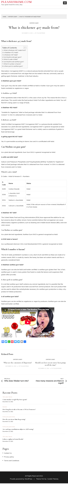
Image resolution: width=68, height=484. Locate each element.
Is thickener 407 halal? (10, 55)
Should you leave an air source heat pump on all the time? (50, 364)
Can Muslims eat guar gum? (12, 57)
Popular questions (9, 416)
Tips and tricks (7, 397)
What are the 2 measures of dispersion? (18, 363)
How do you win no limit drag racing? (14, 419)
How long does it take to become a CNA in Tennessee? (19, 409)
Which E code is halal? (10, 59)
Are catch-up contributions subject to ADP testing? (18, 429)
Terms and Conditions (11, 461)
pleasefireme (41, 33)
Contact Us (8, 453)
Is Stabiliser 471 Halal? (10, 52)
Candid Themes (52, 479)
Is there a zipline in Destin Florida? (13, 439)
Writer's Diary (34, 23)
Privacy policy (9, 457)
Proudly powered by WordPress (21, 479)
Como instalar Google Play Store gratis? (15, 399)
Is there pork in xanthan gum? (13, 66)
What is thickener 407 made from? (14, 50)
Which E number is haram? (12, 64)
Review (5, 406)
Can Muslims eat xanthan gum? (13, 62)
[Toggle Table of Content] (24, 47)
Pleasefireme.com (16, 2)
